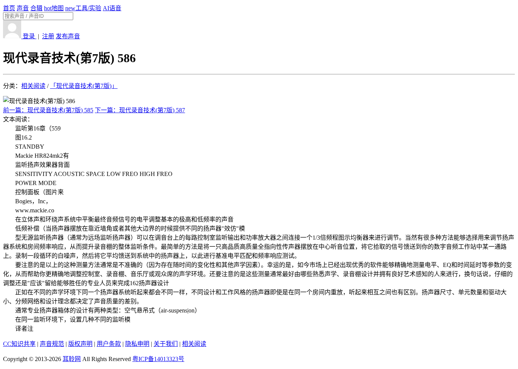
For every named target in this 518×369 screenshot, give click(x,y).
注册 (48, 36)
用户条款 (109, 344)
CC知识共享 (19, 344)
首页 (9, 8)
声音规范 (52, 344)
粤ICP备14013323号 (158, 359)
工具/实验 (83, 8)
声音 (23, 8)
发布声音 (68, 36)
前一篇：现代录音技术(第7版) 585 (48, 110)
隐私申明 (137, 344)
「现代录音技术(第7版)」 (84, 86)
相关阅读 (33, 86)
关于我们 (166, 344)
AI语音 (112, 8)
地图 (54, 8)
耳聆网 (72, 359)
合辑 (36, 8)
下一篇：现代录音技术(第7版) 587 (140, 110)
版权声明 (80, 344)
